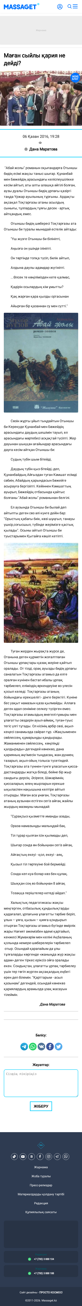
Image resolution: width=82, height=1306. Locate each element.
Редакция (41, 1203)
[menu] (75, 6)
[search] (69, 6)
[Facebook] (40, 1156)
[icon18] (41, 1147)
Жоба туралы (41, 1176)
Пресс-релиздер (41, 1185)
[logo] (21, 6)
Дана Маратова (43, 149)
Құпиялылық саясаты (41, 1212)
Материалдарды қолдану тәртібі (41, 1194)
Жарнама (41, 1167)
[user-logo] (60, 9)
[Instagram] (49, 1156)
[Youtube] (23, 1156)
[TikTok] (14, 1156)
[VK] (31, 1156)
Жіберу (41, 1106)
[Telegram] (57, 1156)
